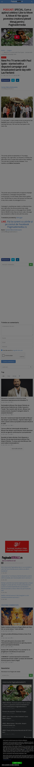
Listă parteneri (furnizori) (7, 759)
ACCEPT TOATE (17, 762)
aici (25, 749)
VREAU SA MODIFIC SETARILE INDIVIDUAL (10, 764)
